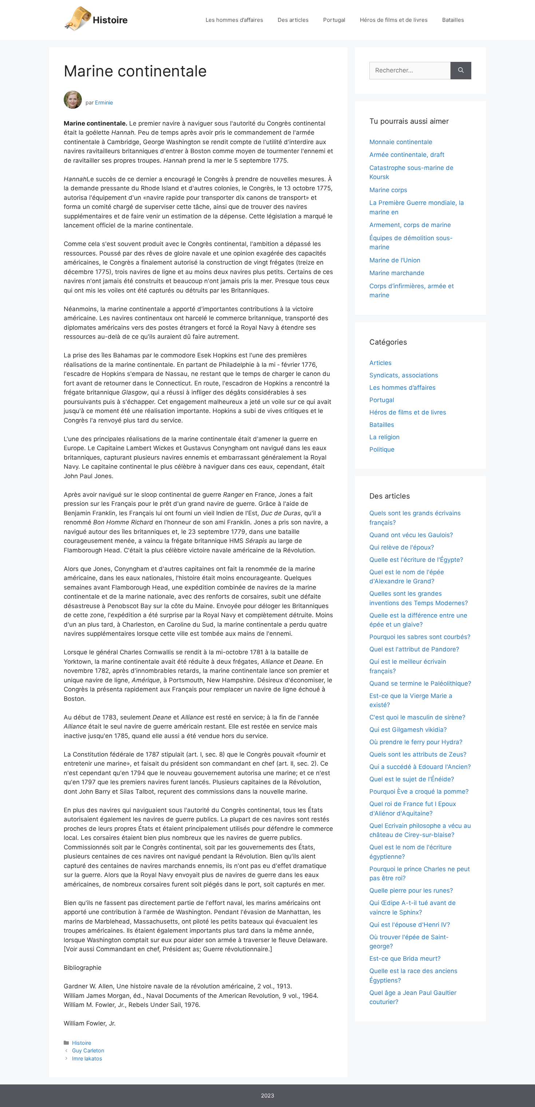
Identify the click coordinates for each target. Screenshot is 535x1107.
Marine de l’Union (394, 260)
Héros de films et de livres (394, 19)
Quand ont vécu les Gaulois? (411, 535)
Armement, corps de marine (410, 225)
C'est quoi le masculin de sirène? (417, 717)
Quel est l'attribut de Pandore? (414, 649)
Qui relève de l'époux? (401, 547)
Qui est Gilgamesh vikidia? (408, 729)
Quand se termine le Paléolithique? (420, 683)
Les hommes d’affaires (234, 19)
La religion (384, 437)
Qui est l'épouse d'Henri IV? (409, 924)
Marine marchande (396, 273)
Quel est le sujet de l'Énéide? (411, 779)
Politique (382, 449)
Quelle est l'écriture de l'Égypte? (416, 559)
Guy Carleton (88, 1050)
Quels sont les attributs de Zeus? (418, 754)
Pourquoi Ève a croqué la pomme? (419, 791)
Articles (380, 362)
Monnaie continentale (400, 142)
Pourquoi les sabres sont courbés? (420, 636)
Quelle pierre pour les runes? (411, 890)
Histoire (110, 20)
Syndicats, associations (403, 375)
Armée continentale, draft (406, 154)
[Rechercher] (461, 70)
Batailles (453, 19)
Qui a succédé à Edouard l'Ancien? (420, 766)
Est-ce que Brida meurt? (405, 958)
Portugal (334, 19)
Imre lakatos (87, 1058)
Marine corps (388, 190)
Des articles (293, 19)
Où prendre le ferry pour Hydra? (416, 742)
